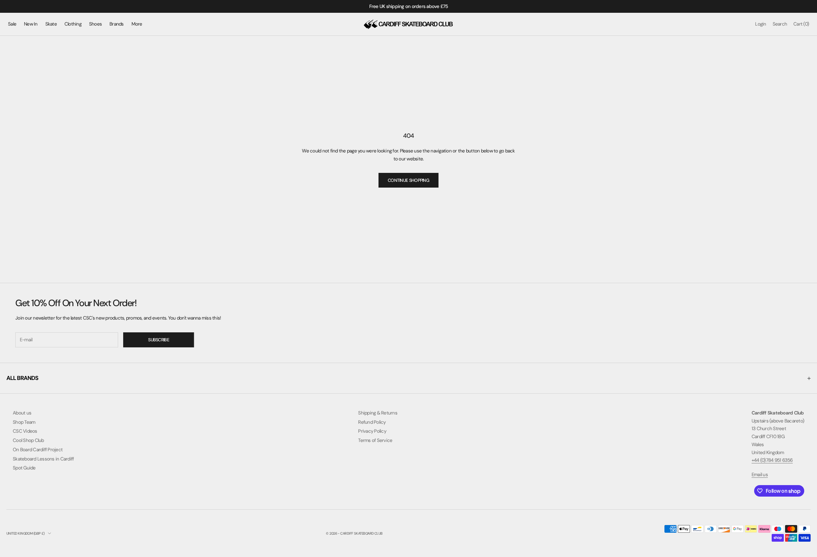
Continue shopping (408, 180)
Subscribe (158, 340)
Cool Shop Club (28, 440)
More (136, 24)
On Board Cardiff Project (38, 449)
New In (31, 24)
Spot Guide (24, 468)
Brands (116, 24)
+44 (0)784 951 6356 (772, 460)
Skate (51, 24)
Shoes (95, 24)
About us (22, 413)
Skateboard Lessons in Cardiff (43, 459)
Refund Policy (372, 422)
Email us (760, 474)
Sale (12, 24)
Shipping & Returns (377, 413)
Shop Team (24, 422)
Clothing (72, 24)
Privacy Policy (372, 431)
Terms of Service (375, 440)
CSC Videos (25, 431)
